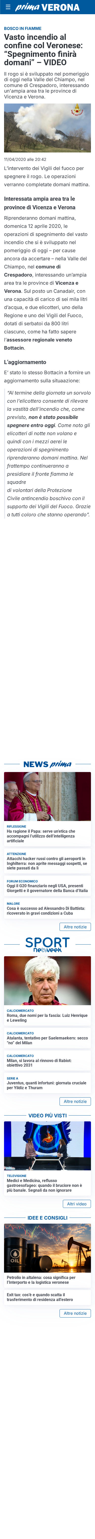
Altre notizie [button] (75, 926)
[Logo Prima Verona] (47, 7)
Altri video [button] (77, 1203)
